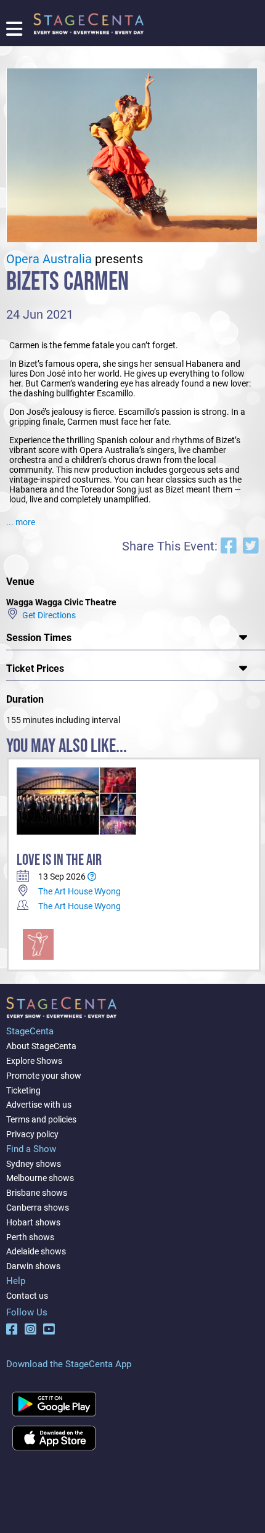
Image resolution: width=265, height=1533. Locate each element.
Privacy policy (32, 1134)
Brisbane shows (36, 1193)
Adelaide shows (36, 1251)
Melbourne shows (40, 1178)
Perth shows (30, 1237)
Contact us (27, 1296)
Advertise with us (38, 1105)
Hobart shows (33, 1222)
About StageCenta (41, 1046)
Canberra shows (37, 1207)
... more (20, 522)
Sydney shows (33, 1164)
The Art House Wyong (79, 891)
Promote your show (43, 1076)
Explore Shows (34, 1061)
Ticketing (23, 1090)
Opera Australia (49, 259)
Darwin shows (33, 1266)
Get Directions (47, 614)
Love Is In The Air (59, 860)
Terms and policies (41, 1119)
